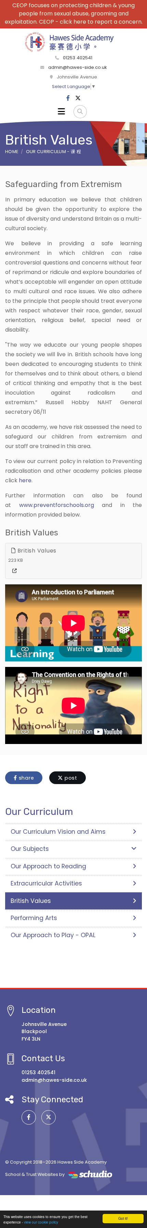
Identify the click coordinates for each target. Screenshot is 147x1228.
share (25, 777)
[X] (77, 98)
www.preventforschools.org (56, 505)
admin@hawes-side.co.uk (77, 67)
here (25, 480)
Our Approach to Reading (48, 866)
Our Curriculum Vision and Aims (58, 832)
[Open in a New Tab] (14, 571)
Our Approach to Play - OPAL (53, 935)
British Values (36, 551)
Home (11, 151)
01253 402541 (77, 57)
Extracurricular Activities (46, 883)
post (70, 777)
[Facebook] (68, 98)
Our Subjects (30, 849)
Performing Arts (34, 918)
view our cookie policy (41, 1222)
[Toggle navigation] (61, 111)
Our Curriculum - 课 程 (53, 151)
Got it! (123, 1218)
